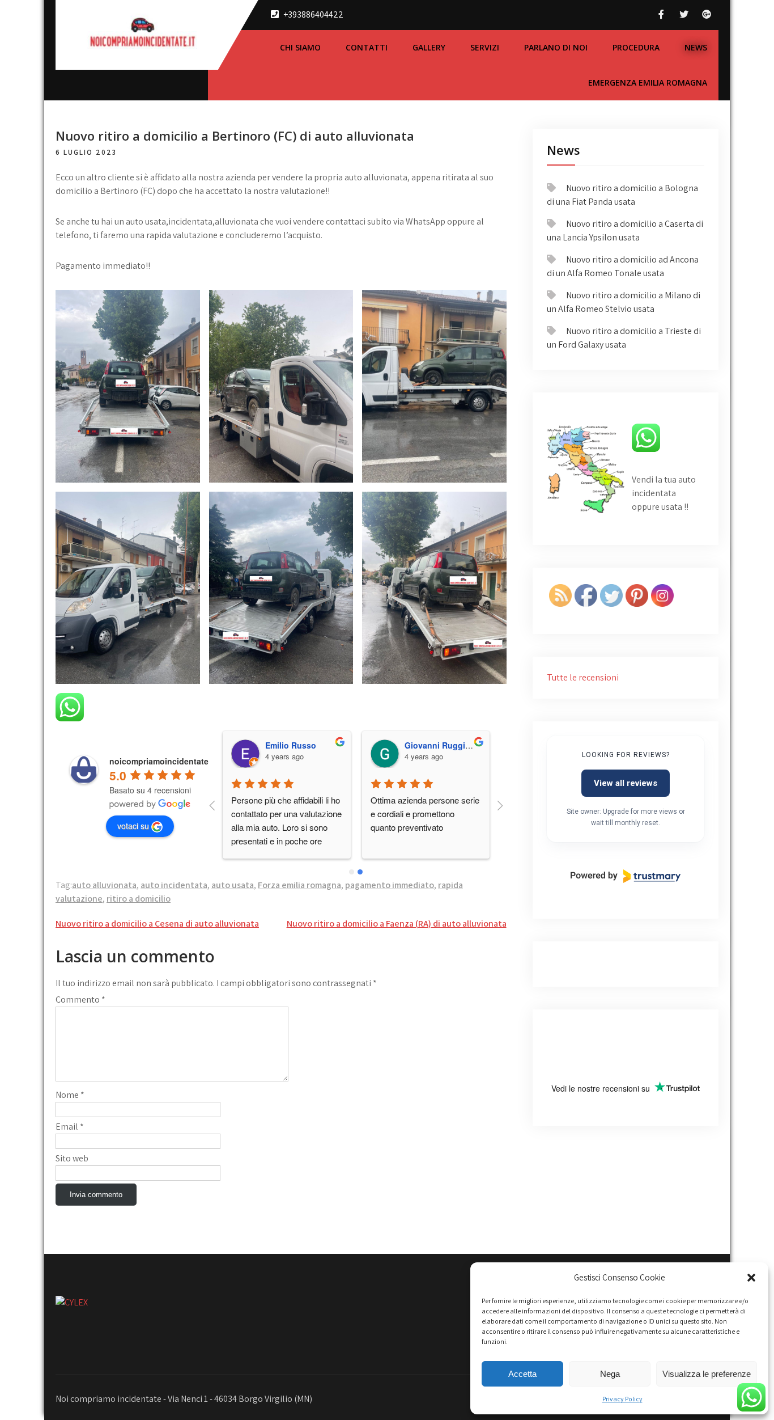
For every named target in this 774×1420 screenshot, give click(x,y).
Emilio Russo (290, 745)
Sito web (72, 1158)
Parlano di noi (556, 47)
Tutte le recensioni (583, 677)
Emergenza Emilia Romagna (647, 82)
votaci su (133, 825)
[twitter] (684, 14)
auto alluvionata (104, 885)
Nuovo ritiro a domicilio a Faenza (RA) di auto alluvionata (397, 923)
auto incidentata (174, 885)
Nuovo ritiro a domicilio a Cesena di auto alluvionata (157, 923)
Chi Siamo (300, 47)
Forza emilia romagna (299, 885)
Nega (610, 1374)
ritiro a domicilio (139, 899)
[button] (751, 1277)
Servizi (484, 47)
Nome (70, 1095)
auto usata (232, 885)
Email (70, 1126)
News (695, 47)
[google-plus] (707, 14)
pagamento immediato (389, 885)
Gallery (428, 47)
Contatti (367, 47)
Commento (80, 999)
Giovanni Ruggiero (441, 745)
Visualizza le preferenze (706, 1374)
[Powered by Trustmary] (626, 876)
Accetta (522, 1374)
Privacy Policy (622, 1398)
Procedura (636, 47)
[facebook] (661, 14)
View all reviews (625, 783)
